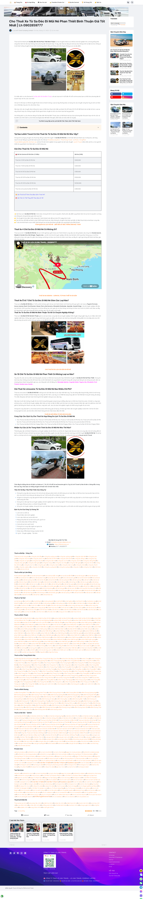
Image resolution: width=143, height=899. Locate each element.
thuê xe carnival (62, 743)
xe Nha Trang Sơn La (56, 682)
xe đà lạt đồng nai (61, 582)
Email (110, 866)
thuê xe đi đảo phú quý (72, 741)
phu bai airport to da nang (33, 792)
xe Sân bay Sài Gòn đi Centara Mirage (25, 658)
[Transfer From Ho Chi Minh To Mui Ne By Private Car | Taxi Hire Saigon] (114, 55)
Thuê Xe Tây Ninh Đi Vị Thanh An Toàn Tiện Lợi (126, 72)
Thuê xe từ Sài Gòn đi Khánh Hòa (78, 731)
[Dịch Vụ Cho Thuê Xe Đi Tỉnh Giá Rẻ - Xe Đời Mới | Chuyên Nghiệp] (114, 65)
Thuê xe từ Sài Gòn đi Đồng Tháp (68, 735)
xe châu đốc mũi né (35, 805)
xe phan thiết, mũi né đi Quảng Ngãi (41, 620)
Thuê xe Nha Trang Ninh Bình (64, 677)
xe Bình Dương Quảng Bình (58, 694)
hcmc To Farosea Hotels (72, 788)
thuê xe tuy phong (33, 648)
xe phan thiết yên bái (77, 643)
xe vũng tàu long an (47, 563)
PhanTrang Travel (66, 140)
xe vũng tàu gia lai (41, 565)
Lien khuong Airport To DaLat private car (82, 754)
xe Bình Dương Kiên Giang (74, 701)
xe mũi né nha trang (58, 624)
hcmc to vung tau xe (27, 779)
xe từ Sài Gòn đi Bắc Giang (83, 718)
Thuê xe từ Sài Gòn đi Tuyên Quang (74, 724)
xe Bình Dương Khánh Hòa (56, 692)
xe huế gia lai (90, 603)
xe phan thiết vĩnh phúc (30, 639)
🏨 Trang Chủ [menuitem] (18, 2)
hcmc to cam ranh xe (65, 779)
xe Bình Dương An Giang (48, 699)
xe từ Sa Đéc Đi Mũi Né (21, 716)
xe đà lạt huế (87, 580)
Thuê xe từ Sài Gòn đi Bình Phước (78, 733)
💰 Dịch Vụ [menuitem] (98, 2)
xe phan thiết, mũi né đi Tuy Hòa (62, 620)
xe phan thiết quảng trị (42, 629)
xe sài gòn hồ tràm (78, 737)
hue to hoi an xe (91, 790)
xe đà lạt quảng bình (64, 580)
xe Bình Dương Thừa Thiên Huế (39, 694)
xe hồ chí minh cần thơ (23, 745)
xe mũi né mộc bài (65, 607)
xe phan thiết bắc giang (64, 641)
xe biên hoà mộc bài (53, 607)
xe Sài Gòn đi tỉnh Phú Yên (72, 716)
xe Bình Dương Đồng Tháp (41, 701)
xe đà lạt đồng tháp (56, 584)
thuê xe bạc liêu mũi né (35, 803)
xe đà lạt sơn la (89, 592)
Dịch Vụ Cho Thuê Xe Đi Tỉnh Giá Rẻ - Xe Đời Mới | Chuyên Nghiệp (126, 65)
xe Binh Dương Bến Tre (78, 699)
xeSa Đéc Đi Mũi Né (52, 558)
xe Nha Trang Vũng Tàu (52, 667)
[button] (128, 2)
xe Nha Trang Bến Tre (91, 669)
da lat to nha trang (84, 784)
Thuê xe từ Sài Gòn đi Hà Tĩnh (30, 720)
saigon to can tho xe (23, 777)
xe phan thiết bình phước (32, 631)
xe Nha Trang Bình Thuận (33, 663)
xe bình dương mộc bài (25, 607)
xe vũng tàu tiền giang (75, 563)
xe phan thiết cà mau (32, 633)
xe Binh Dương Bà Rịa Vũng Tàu (68, 697)
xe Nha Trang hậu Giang (65, 671)
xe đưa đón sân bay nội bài (57, 605)
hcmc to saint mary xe (39, 790)
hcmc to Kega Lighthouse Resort (88, 786)
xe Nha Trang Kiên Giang (80, 671)
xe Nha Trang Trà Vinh (55, 673)
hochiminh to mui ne (33, 752)
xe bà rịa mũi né (24, 569)
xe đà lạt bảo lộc (47, 594)
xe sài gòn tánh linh (25, 739)
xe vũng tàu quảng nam (50, 556)
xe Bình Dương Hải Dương (49, 707)
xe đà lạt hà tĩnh (52, 580)
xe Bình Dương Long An (90, 701)
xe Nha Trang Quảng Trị (25, 665)
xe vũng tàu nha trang (24, 558)
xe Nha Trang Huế (38, 665)
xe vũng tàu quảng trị (64, 567)
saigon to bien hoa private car (46, 756)
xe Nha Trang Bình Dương (68, 667)
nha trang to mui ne (84, 765)
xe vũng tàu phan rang (38, 558)
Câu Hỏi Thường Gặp (114, 875)
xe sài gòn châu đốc (38, 739)
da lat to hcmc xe (36, 775)
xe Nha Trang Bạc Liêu (77, 669)
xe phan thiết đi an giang (76, 631)
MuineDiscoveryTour (54, 140)
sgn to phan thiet (23, 767)
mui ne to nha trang (59, 752)
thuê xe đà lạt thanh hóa (36, 575)
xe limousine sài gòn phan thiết (81, 739)
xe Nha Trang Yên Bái (30, 684)
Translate (122, 24)
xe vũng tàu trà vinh (88, 563)
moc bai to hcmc (71, 767)
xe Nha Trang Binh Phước (84, 667)
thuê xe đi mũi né (23, 645)
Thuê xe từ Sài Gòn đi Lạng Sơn (71, 726)
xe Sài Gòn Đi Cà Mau (50, 735)
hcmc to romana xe (47, 794)
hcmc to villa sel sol (22, 794)
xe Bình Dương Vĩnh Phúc (25, 709)
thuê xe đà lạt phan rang (38, 577)
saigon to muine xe (66, 773)
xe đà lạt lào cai (36, 594)
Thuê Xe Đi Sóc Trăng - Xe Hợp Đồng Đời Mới (66, 834)
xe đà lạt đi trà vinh (63, 586)
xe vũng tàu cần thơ (75, 560)
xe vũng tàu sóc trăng (60, 563)
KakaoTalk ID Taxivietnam (115, 857)
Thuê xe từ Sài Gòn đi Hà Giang (54, 724)
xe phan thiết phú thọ (58, 639)
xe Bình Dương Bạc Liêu (63, 699)
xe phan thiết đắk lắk (28, 626)
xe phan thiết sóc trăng (33, 635)
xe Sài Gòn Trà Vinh (38, 737)
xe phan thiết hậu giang (75, 633)
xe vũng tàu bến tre (50, 560)
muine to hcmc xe (34, 794)
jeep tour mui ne (61, 767)
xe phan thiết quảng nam (71, 622)
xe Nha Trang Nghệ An (65, 663)
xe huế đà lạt (70, 603)
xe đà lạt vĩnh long (75, 586)
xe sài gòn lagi (89, 737)
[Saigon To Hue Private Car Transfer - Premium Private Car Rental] (127, 125)
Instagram (111, 864)
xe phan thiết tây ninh (61, 631)
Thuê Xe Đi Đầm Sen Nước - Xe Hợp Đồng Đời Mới (49, 835)
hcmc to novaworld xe (61, 792)
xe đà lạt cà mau (33, 584)
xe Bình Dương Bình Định (72, 692)
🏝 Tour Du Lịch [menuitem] (42, 2)
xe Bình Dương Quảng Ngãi (88, 692)
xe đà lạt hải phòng (47, 588)
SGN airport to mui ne (36, 767)
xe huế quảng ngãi (47, 603)
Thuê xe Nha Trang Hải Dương (33, 675)
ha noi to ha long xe (65, 777)
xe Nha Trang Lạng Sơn (81, 680)
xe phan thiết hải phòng (59, 637)
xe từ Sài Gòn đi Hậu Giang (89, 716)
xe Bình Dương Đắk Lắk (26, 705)
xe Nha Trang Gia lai (66, 665)
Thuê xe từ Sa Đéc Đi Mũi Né (48, 720)
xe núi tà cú (50, 645)
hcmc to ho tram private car (83, 760)
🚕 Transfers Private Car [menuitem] (57, 2)
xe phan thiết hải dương (44, 637)
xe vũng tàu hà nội (87, 567)
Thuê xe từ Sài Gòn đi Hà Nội (64, 728)
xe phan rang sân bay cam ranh (76, 605)
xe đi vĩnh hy (32, 650)
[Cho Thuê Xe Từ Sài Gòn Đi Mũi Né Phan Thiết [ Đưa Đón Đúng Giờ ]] (121, 40)
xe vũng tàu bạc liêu (37, 560)
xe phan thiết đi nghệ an (85, 626)
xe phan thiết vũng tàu (86, 629)
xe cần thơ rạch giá (78, 607)
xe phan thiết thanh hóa (70, 626)
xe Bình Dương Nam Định (81, 707)
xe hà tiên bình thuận (61, 805)
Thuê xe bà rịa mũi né (20, 803)
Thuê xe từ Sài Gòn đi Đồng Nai (36, 733)
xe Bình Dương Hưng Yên (65, 707)
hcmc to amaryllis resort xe (25, 796)
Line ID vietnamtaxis (114, 862)
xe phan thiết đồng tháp (60, 633)
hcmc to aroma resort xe (79, 794)
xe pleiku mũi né (24, 807)
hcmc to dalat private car (48, 760)
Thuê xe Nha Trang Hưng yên (72, 675)
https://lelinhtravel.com (62, 544)
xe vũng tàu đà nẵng (36, 556)
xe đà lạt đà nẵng (41, 580)
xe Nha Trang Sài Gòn (37, 667)
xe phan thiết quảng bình (26, 629)
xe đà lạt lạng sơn (41, 592)
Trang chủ (11, 16)
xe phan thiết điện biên (37, 643)
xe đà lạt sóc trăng (28, 586)
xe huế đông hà (37, 601)
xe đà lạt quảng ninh (66, 592)
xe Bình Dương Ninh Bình (41, 709)
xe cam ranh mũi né (89, 684)
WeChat (111, 859)
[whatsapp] (141, 879)
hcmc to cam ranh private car (66, 760)
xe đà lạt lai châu (26, 594)
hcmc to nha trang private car (31, 760)
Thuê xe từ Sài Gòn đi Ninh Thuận (57, 731)
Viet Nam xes (32, 142)
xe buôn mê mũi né (84, 803)
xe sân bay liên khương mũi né (87, 588)
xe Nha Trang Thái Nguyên (65, 680)
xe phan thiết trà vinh (62, 635)
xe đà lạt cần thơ (44, 584)
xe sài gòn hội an (50, 739)
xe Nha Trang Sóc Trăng (24, 673)
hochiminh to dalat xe (79, 773)
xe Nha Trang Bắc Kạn (49, 680)
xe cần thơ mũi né (40, 612)
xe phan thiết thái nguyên (34, 641)
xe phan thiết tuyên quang (88, 639)
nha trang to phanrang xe (45, 784)
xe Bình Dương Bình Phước (87, 697)
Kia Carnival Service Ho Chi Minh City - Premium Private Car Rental (127, 116)
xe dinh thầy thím (59, 645)
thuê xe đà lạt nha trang (54, 577)
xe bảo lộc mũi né (59, 803)
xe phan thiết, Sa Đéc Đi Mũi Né (23, 618)
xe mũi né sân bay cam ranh (45, 650)
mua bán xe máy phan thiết (29, 652)
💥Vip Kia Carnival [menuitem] (73, 2)
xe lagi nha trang (52, 652)
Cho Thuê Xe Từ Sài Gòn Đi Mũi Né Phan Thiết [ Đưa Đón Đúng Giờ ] (120, 50)
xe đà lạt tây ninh (73, 582)
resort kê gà (42, 645)
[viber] (141, 895)
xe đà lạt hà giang (62, 590)
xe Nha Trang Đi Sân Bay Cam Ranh (49, 658)
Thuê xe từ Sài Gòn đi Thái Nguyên (50, 726)
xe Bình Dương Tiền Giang (36, 703)
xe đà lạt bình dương (35, 582)
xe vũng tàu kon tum (29, 565)
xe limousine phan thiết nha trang (49, 648)
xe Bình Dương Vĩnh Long (67, 703)
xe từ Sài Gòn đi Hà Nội (67, 718)
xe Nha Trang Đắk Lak (80, 665)
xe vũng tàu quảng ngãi (65, 556)
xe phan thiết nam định (88, 637)
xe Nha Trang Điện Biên (71, 682)
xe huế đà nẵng (44, 605)
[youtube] (115, 97)
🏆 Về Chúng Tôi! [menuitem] (87, 2)
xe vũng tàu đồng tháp (89, 560)
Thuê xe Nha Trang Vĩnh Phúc (45, 677)
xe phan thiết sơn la (24, 643)
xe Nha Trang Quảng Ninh (27, 682)
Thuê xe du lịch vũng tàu (21, 556)
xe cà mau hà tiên (28, 612)
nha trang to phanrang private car (55, 765)
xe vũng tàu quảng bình (50, 567)
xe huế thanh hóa (79, 601)
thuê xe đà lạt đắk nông (51, 575)
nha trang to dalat (38, 765)
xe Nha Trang (85, 658)
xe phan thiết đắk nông (42, 626)
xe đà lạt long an (39, 586)
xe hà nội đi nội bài (85, 741)
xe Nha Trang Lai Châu (86, 682)
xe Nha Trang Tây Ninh (28, 669)
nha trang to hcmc (71, 765)
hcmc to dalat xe (53, 779)
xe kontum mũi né (73, 805)
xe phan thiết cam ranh (62, 650)
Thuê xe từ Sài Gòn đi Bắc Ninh (68, 720)
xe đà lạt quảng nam (28, 580)
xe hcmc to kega (72, 786)
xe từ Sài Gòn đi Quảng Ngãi (55, 716)
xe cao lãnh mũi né (22, 805)
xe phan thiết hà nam (29, 637)
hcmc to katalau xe (57, 796)
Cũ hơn (103, 845)
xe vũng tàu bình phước (66, 558)
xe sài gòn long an (84, 735)
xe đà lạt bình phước (49, 582)
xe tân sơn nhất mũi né (29, 741)
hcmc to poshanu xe (82, 796)
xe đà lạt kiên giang (81, 584)
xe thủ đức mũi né (51, 612)
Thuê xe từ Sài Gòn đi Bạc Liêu (31, 735)
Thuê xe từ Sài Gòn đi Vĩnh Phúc (41, 722)
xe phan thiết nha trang (44, 624)
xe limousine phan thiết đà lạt (69, 648)
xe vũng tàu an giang (24, 560)
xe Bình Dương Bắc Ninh (88, 705)
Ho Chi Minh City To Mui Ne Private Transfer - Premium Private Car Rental (115, 116)
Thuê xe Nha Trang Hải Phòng (53, 675)
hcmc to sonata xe (25, 790)
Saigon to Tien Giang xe (51, 777)
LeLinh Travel (78, 142)
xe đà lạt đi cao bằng (89, 590)
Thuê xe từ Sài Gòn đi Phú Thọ (34, 724)
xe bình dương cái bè (55, 709)
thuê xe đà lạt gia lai (80, 575)
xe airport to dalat (49, 786)
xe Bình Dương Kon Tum (83, 703)
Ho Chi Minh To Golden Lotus (39, 788)
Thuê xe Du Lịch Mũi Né (42, 622)
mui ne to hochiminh (46, 752)
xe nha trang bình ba (62, 684)
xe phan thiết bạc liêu (90, 631)
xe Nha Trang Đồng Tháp (49, 671)
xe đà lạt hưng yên (59, 588)
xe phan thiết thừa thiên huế (57, 629)
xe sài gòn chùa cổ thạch (24, 743)
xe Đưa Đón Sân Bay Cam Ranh (70, 658)
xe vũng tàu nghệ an (24, 567)
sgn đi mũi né (84, 743)
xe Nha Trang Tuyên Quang (33, 680)
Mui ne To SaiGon (85, 762)
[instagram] (127, 97)
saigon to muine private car (74, 752)
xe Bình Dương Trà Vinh (52, 703)
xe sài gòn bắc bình (51, 737)
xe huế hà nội (28, 601)
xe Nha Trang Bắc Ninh (85, 673)
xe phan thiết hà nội (89, 635)
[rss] (25, 853)
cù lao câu (25, 650)
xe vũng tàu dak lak (54, 565)
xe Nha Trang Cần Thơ (33, 671)
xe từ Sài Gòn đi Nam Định (35, 718)
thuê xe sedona (51, 743)
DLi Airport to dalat (49, 767)
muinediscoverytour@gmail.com (61, 542)
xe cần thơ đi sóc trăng (30, 609)
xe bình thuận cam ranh (77, 650)
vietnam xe (17, 773)
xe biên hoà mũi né (75, 612)
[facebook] (115, 94)
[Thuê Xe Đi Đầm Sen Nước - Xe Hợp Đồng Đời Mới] (49, 827)
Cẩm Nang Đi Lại (113, 873)
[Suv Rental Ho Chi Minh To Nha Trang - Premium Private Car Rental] (115, 125)
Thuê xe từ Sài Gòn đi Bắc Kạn (30, 726)
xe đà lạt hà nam (23, 588)
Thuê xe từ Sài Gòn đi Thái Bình (61, 722)
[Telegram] (141, 887)
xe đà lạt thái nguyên (28, 592)
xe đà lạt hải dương (35, 588)
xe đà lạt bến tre (22, 584)
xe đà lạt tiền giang (51, 586)
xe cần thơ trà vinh (55, 609)
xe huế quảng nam (60, 603)
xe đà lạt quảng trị (76, 580)
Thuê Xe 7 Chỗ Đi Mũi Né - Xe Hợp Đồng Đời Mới (32, 835)
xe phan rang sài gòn (39, 607)
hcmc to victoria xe (69, 796)
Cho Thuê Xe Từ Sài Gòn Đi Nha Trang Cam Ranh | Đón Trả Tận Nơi (126, 80)
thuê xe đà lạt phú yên (69, 577)
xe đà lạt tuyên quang (75, 590)
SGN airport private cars (54, 758)
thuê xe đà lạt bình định (84, 577)
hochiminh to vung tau (45, 754)
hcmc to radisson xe (48, 792)
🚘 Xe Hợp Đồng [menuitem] (30, 2)
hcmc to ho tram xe (78, 779)
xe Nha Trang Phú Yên (87, 660)
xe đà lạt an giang (84, 582)
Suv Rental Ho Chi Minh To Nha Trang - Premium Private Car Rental (115, 131)
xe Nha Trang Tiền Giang (39, 673)
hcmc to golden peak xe (66, 790)
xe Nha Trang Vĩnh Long (70, 673)
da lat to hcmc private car (61, 754)
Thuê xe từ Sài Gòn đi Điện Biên (45, 728)
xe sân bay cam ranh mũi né (46, 684)
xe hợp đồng (18, 16)
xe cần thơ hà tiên (80, 609)
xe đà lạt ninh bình (39, 590)
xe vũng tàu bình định (80, 556)
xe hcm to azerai (61, 786)
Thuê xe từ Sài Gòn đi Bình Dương (57, 733)
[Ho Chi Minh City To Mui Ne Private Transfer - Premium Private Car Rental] (115, 109)
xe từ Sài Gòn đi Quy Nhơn (52, 718)
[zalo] (141, 874)
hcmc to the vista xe (52, 790)
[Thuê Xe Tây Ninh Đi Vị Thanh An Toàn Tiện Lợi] (114, 72)
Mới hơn (12, 845)
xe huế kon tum (24, 605)
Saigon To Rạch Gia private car (83, 756)
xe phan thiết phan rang (72, 624)
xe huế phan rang (91, 601)
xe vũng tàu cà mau (63, 560)
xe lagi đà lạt (43, 652)
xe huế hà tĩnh (59, 601)
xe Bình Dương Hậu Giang (57, 701)
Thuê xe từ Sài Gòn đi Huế (82, 728)
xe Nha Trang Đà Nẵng (24, 660)
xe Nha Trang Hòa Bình (42, 682)
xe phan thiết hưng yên (74, 637)
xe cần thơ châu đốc (68, 609)
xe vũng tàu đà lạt (80, 565)
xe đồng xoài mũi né (47, 805)
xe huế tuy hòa (26, 603)
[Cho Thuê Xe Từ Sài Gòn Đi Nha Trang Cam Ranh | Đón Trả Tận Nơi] (114, 80)
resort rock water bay (85, 645)
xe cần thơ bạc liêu (44, 609)
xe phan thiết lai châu (51, 643)
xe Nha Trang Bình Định (73, 660)
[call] (1, 896)
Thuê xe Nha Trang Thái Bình (26, 677)
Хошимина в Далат (73, 762)
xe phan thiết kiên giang (90, 633)
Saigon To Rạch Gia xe (36, 777)
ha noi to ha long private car (37, 758)
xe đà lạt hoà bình (78, 592)
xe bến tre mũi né (48, 803)
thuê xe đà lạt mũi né (24, 577)
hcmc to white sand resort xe (62, 794)
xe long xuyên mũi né (86, 805)
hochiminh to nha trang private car (27, 754)
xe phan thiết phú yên (30, 624)
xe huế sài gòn (18, 601)
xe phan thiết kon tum (87, 624)
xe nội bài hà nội (29, 686)
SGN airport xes (77, 777)
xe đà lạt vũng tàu (23, 582)
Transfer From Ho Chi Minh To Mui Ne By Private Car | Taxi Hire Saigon (126, 56)
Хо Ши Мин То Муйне (44, 762)
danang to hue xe (80, 790)
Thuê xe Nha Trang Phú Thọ (82, 677)
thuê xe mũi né (89, 650)
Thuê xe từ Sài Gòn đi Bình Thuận (36, 731)
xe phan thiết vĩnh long (76, 635)
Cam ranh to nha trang (91, 782)
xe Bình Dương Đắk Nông (42, 705)
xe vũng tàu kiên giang (34, 563)
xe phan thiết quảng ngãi (87, 622)
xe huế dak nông (80, 603)
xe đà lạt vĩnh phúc (28, 590)
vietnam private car (20, 752)
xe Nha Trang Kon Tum (52, 665)
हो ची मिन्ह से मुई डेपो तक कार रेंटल (42, 796)
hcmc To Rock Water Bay (56, 788)
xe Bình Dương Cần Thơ (25, 701)
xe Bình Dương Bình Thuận (22, 692)
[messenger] (141, 891)
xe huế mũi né (34, 605)
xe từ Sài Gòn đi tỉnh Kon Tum (37, 716)
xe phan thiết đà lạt (56, 626)
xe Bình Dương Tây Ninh (32, 699)
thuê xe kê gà (23, 648)
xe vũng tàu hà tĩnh (36, 567)
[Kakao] (141, 870)
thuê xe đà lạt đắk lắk (66, 575)
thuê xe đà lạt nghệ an (21, 575)
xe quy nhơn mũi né (36, 807)
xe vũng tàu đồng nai (80, 558)
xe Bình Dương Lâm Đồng (58, 705)
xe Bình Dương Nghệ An (34, 697)
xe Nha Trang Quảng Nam (40, 660)
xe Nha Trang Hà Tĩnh (80, 663)
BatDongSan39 (23, 142)
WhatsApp (111, 855)
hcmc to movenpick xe (76, 792)
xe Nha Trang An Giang (63, 669)
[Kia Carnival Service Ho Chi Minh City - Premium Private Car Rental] (127, 109)
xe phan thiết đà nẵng (56, 622)
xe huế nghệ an (68, 601)
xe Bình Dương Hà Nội (73, 705)
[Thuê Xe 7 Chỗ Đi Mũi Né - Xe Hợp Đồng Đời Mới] (33, 827)
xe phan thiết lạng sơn (49, 641)
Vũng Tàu (24, 733)
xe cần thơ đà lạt (92, 609)
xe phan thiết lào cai (64, 643)
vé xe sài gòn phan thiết (63, 739)
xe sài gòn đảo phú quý (44, 741)
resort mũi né (33, 645)
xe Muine (75, 140)
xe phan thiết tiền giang (48, 635)
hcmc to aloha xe (85, 788)
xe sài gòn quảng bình (39, 743)
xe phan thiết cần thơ (45, 633)
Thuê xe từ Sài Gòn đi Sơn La (26, 728)
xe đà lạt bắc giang (53, 592)
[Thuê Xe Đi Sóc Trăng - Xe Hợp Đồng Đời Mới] (66, 827)
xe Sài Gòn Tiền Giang (25, 737)
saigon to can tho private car (65, 756)
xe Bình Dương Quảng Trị (74, 694)
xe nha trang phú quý (75, 684)
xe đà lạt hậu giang (69, 584)
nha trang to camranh (25, 765)
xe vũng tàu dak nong (67, 565)
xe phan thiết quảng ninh (79, 641)
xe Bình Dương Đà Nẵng (89, 694)
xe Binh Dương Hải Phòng (32, 707)
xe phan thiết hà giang (72, 639)
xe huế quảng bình (48, 601)
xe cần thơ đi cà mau (90, 607)
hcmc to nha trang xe (40, 779)
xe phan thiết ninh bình (44, 639)
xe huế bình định (36, 603)
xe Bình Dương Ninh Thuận (39, 692)
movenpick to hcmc (32, 762)
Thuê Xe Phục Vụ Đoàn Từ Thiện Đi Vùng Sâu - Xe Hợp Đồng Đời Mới (15, 836)
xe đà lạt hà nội (87, 586)
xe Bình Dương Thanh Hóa (50, 697)
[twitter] (127, 94)
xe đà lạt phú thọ (51, 590)
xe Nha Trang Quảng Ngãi (57, 660)
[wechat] (141, 883)
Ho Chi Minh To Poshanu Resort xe (52, 775)
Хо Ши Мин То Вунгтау (59, 762)
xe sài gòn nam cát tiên (65, 737)
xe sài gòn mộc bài (58, 741)
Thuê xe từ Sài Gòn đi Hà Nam (87, 720)
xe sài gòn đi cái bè (73, 743)
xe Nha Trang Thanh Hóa (50, 663)
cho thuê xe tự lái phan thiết (87, 648)
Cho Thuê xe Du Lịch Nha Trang (45, 669)
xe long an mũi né (63, 612)
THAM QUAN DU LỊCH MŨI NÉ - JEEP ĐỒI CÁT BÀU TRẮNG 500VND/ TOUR (58, 224)
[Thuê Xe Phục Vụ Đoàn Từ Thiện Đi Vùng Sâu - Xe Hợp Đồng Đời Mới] (16, 827)
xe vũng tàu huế (76, 567)
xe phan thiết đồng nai (47, 631)
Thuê (41, 735)
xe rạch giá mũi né (48, 807)
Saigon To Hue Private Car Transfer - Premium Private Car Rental (127, 131)
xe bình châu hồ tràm (71, 645)
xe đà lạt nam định (71, 588)
